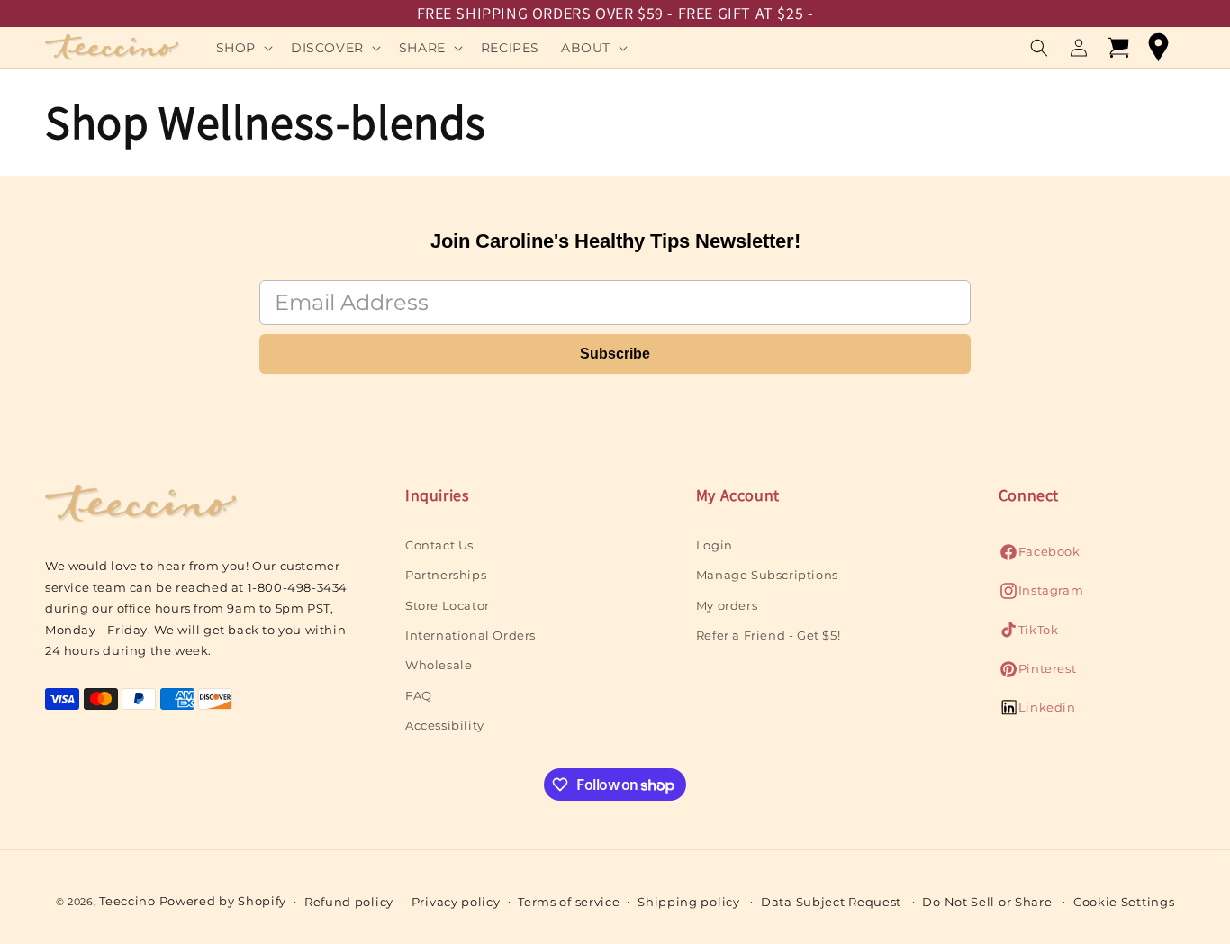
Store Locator (447, 605)
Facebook (1040, 556)
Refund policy (348, 901)
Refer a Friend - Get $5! (768, 635)
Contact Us (439, 545)
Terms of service (569, 901)
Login (714, 545)
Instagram (1041, 595)
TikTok (1029, 634)
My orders (726, 605)
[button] (242, 48)
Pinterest (1037, 673)
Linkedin (1037, 713)
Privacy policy (456, 901)
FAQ (418, 695)
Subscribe (615, 353)
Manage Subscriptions (767, 574)
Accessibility (444, 725)
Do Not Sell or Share (987, 901)
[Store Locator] (1158, 48)
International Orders (470, 635)
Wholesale (438, 665)
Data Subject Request (831, 901)
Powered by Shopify (223, 901)
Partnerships (445, 574)
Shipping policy (689, 901)
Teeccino (127, 901)
